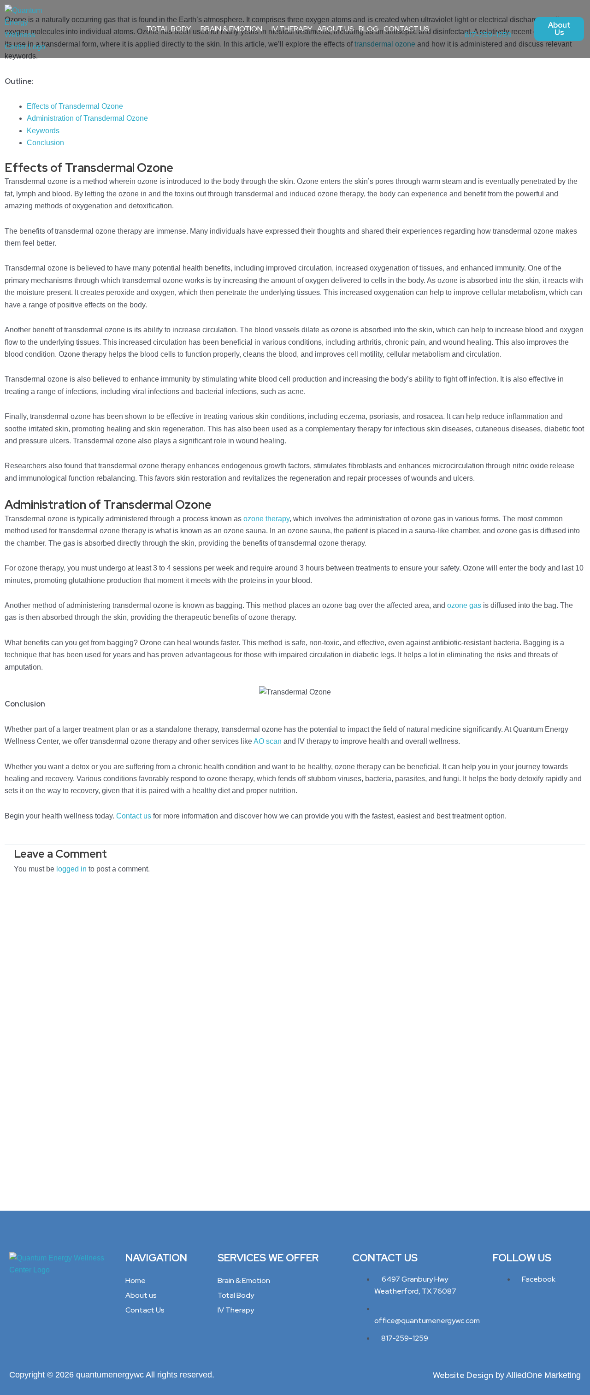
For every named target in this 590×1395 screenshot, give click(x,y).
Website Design (463, 1375)
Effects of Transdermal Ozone (75, 106)
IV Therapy (292, 29)
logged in (71, 869)
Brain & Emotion (231, 29)
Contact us (132, 816)
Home (135, 1280)
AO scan (268, 741)
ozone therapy (266, 519)
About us (141, 1295)
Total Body (168, 29)
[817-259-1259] (469, 21)
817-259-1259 (488, 35)
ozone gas (464, 605)
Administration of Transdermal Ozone (87, 118)
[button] (171, 29)
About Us (335, 29)
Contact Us (407, 29)
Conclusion (46, 143)
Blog (369, 29)
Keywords (43, 131)
